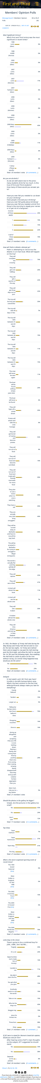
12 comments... (32, 822)
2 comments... (32, 934)
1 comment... (32, 1029)
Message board (7, 18)
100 (16, 1068)
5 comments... (32, 638)
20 (11, 1068)
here (12, 1077)
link (12, 871)
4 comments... (32, 172)
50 (13, 1068)
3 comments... (32, 241)
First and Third (16, 4)
